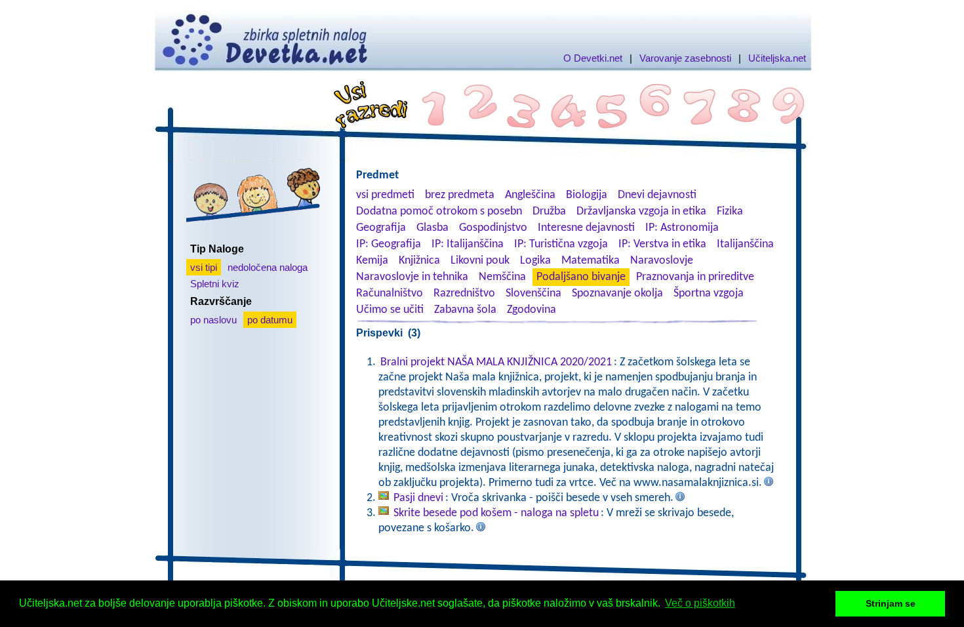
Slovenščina (533, 293)
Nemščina (502, 277)
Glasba (432, 228)
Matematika (590, 260)
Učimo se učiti (390, 310)
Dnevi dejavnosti (657, 195)
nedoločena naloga (268, 267)
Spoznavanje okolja (617, 293)
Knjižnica (419, 260)
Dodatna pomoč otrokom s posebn (439, 211)
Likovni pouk (480, 260)
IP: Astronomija (682, 228)
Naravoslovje (661, 260)
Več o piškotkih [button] (700, 603)
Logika (535, 260)
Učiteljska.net (777, 58)
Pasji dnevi (418, 498)
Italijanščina (745, 244)
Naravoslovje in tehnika (412, 277)
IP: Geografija (388, 244)
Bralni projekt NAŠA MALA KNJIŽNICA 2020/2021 (496, 362)
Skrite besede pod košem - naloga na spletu (496, 513)
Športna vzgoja (708, 293)
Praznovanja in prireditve (695, 277)
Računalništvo (389, 293)
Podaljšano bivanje (581, 277)
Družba (549, 211)
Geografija (381, 228)
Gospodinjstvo (493, 228)
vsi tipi (203, 267)
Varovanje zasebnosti (685, 58)
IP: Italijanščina (468, 244)
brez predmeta (459, 195)
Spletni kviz (214, 283)
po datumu (269, 319)
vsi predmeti (385, 195)
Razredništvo (464, 293)
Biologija (586, 195)
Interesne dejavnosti (586, 228)
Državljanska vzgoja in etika (641, 211)
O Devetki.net (592, 58)
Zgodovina (531, 310)
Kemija (372, 260)
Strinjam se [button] (890, 603)
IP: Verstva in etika (662, 244)
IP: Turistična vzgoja (561, 244)
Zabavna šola (465, 310)
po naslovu (213, 319)
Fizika (730, 211)
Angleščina (530, 195)
